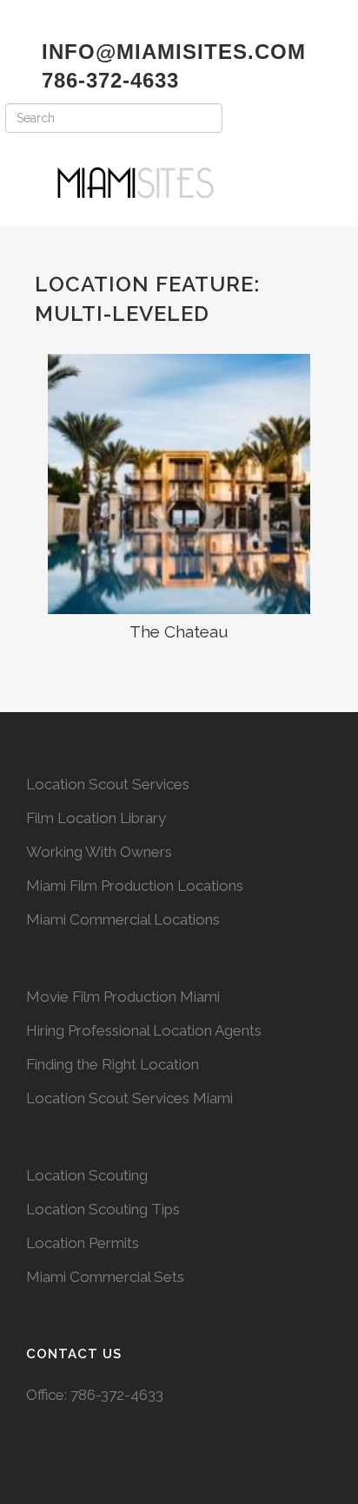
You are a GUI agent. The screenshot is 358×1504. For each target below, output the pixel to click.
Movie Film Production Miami (123, 996)
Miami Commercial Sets (105, 1276)
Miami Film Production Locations (134, 885)
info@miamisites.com (170, 51)
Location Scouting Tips (103, 1209)
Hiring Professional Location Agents (144, 1030)
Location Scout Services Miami (129, 1098)
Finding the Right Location (112, 1064)
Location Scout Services (107, 784)
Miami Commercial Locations (123, 919)
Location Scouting (87, 1175)
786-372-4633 (116, 1394)
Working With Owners (99, 851)
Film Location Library (96, 818)
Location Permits (82, 1243)
